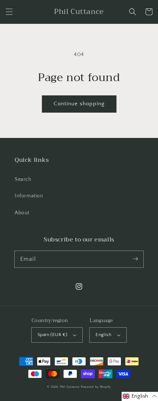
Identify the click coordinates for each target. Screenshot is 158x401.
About (22, 213)
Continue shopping (79, 104)
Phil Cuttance (70, 387)
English (103, 334)
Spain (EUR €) (52, 334)
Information (29, 196)
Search (23, 179)
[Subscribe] (135, 259)
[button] (9, 12)
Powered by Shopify (96, 387)
